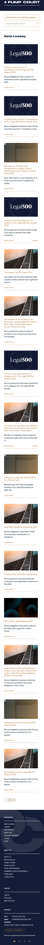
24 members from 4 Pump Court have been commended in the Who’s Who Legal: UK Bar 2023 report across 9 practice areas (20, 323)
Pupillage (7, 898)
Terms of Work (9, 862)
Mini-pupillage (9, 901)
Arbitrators (9, 830)
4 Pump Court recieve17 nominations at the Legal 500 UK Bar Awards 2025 (21, 120)
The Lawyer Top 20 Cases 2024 (18, 272)
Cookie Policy (9, 877)
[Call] (19, 941)
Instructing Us (9, 860)
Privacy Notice (9, 865)
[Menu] (30, 941)
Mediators (8, 833)
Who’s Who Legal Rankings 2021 (18, 621)
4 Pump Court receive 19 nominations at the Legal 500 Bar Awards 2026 (19, 69)
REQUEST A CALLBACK (13, 930)
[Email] (14, 941)
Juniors (7, 827)
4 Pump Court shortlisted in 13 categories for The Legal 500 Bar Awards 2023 (19, 376)
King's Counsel (9, 824)
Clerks (6, 838)
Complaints (8, 874)
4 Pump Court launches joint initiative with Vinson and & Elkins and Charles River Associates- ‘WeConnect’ (20, 428)
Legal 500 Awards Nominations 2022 (20, 527)
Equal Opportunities (12, 868)
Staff (6, 841)
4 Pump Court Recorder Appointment (21, 574)
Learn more (9, 87)
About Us (7, 857)
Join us (6, 895)
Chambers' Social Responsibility (16, 871)
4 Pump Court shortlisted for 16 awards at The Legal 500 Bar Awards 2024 (20, 223)
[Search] (37, 23)
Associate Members (11, 835)
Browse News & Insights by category (21, 17)
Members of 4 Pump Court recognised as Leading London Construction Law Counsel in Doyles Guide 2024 (20, 170)
